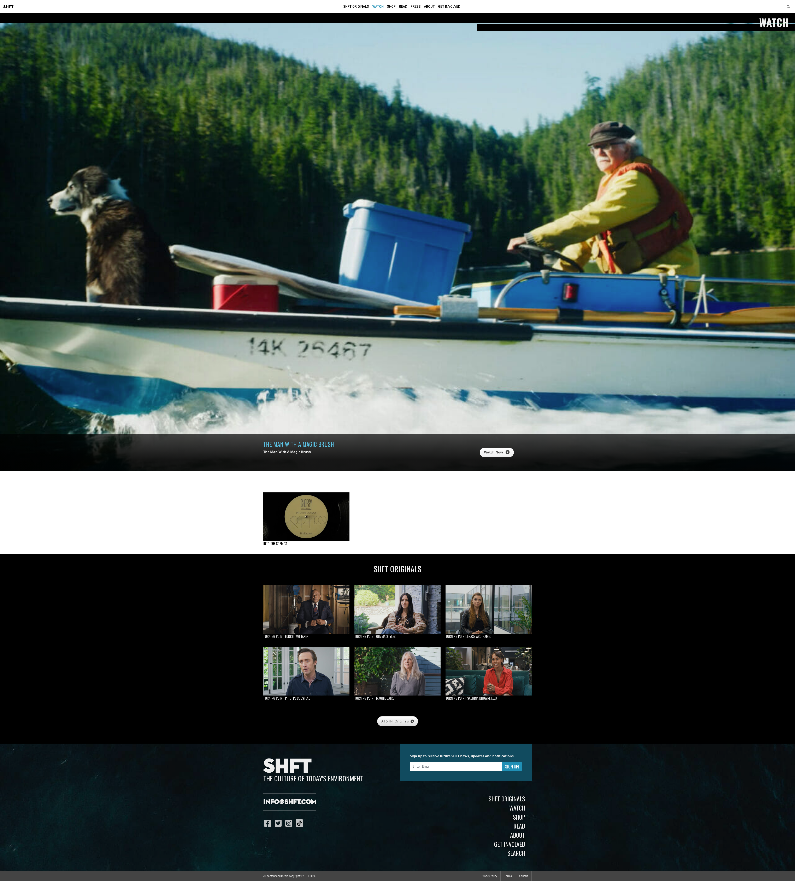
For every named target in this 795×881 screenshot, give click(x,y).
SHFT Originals (356, 6)
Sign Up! (512, 766)
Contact (523, 876)
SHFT (8, 7)
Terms (508, 876)
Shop (391, 6)
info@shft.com (290, 802)
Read (403, 6)
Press (416, 6)
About (429, 6)
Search (516, 853)
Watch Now (494, 452)
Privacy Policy (489, 876)
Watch (378, 6)
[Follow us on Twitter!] (279, 823)
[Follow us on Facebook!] (268, 823)
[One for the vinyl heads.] (306, 516)
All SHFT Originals (395, 721)
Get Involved (449, 6)
